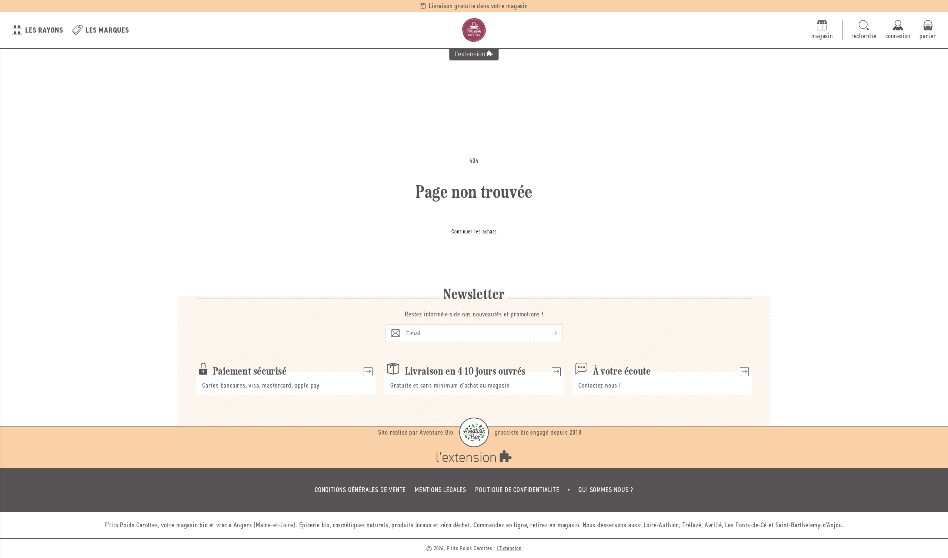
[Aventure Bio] (474, 432)
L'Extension (509, 548)
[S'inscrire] (548, 333)
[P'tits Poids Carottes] (474, 30)
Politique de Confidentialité (517, 489)
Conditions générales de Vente (360, 489)
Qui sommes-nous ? (605, 489)
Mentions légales (440, 489)
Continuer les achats (474, 231)
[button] (864, 30)
